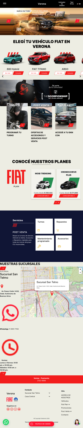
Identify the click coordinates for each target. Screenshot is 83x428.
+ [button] (80, 269)
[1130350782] (15, 409)
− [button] (80, 272)
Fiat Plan (64, 404)
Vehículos (65, 401)
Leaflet (80, 316)
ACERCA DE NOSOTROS (66, 396)
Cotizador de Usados (62, 3)
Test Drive (72, 3)
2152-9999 (41, 381)
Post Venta (65, 411)
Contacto (64, 415)
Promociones (66, 408)
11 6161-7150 (9, 329)
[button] (7, 18)
